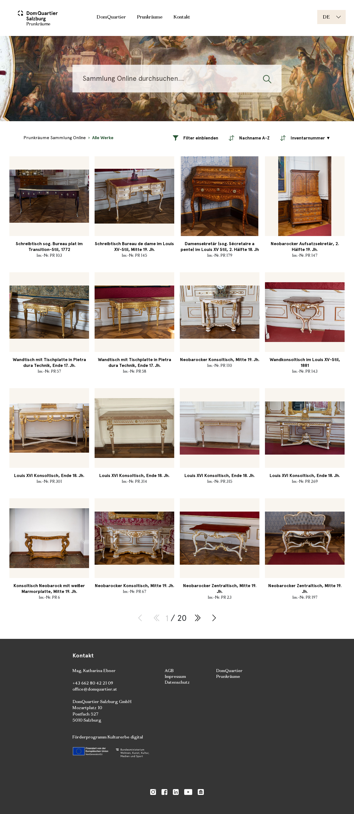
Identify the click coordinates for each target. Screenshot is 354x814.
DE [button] (326, 17)
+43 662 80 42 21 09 (92, 683)
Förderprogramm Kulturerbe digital (107, 737)
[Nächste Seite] (214, 618)
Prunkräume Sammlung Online (55, 137)
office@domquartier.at (94, 689)
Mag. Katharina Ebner (94, 670)
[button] (195, 138)
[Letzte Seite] (197, 618)
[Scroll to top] (341, 801)
